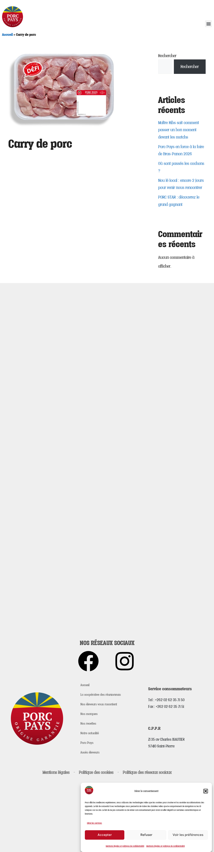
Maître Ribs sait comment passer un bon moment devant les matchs (178, 130)
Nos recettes (88, 723)
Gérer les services (94, 822)
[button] (206, 791)
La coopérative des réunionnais (100, 694)
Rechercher (167, 55)
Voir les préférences (188, 835)
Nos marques (89, 714)
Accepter (105, 835)
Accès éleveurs (89, 752)
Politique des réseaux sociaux (147, 772)
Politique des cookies (96, 772)
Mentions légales (56, 772)
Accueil (7, 34)
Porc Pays (86, 742)
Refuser (146, 835)
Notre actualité (89, 733)
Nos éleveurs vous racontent (98, 704)
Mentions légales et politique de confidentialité (125, 845)
